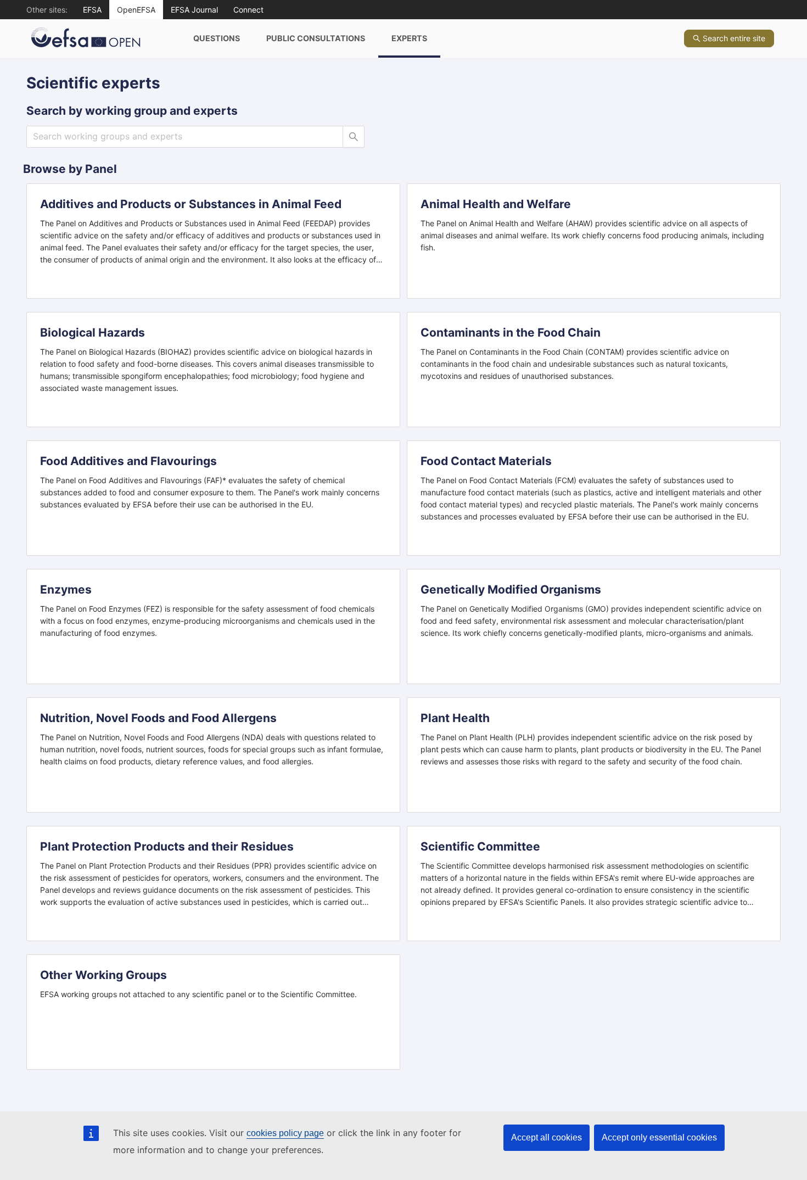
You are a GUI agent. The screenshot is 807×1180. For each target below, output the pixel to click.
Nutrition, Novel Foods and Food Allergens (158, 718)
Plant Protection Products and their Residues (167, 846)
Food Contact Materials (486, 461)
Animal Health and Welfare (496, 204)
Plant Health (455, 718)
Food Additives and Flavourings (128, 461)
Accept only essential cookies (659, 1137)
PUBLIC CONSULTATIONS (315, 38)
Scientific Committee (480, 846)
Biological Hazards (92, 332)
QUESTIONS (216, 38)
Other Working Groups (103, 975)
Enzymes (66, 589)
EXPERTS (409, 38)
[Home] (103, 38)
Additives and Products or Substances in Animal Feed (190, 204)
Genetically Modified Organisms (511, 589)
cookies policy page (285, 1133)
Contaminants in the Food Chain (511, 332)
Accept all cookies (546, 1137)
